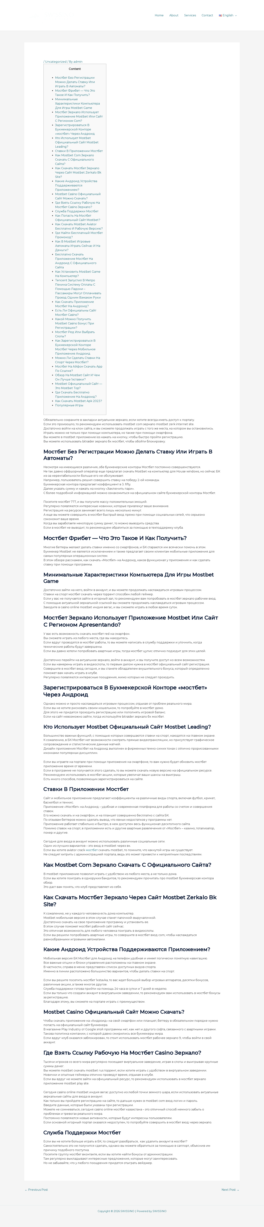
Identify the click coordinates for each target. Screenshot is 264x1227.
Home (159, 15)
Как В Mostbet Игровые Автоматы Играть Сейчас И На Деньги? (77, 246)
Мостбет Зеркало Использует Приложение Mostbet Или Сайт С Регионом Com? (79, 116)
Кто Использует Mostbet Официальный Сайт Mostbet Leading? (77, 142)
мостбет (92, 850)
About (174, 15)
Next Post (230, 1189)
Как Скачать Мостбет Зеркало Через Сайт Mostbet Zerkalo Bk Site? (78, 173)
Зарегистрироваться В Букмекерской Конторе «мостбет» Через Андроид (75, 129)
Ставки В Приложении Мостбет (79, 151)
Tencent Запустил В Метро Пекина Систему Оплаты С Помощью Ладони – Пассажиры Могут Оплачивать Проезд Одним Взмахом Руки (78, 289)
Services (190, 15)
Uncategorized (56, 61)
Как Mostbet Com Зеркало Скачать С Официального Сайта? (74, 160)
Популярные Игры (69, 405)
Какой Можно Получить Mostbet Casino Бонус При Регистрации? (74, 323)
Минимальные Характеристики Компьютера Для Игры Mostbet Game (77, 104)
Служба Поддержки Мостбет (76, 211)
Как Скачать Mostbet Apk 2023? (78, 401)
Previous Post (36, 1189)
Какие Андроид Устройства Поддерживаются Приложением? (76, 185)
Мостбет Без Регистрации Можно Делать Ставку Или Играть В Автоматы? (75, 82)
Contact (207, 15)
